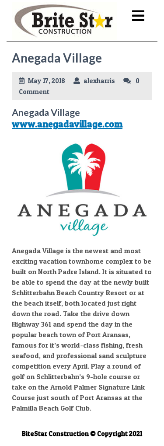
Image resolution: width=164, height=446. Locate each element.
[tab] (138, 16)
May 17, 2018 (46, 81)
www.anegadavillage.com (67, 123)
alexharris (99, 81)
